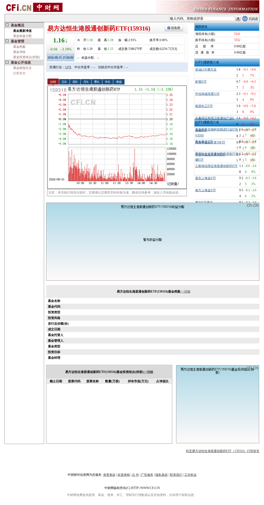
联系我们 (176, 475)
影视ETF (201, 81)
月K (86, 81)
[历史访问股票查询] (238, 19)
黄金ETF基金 (204, 202)
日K (64, 81)
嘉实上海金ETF (205, 178)
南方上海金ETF (205, 190)
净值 (119, 81)
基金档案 (19, 47)
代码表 (253, 18)
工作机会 (190, 475)
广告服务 (147, 475)
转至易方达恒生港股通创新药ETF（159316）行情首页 (222, 451)
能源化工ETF (204, 106)
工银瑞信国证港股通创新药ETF (216, 166)
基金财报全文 (22, 68)
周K (75, 81)
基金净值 (19, 52)
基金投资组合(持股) (26, 57)
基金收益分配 (22, 36)
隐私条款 (161, 475)
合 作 (135, 475)
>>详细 (185, 291)
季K (97, 81)
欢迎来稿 (124, 475)
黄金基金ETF (204, 141)
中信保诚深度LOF (207, 94)
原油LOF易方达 (206, 69)
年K (107, 81)
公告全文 (19, 73)
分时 (53, 81)
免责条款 (109, 475)
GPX (68, 67)
